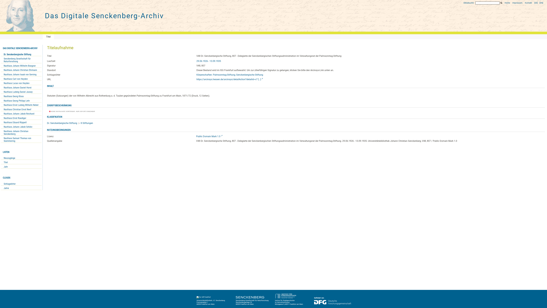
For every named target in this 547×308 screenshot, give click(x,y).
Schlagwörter (10, 184)
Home (507, 3)
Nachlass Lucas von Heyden (16, 83)
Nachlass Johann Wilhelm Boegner (20, 65)
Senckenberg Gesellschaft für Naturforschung (17, 60)
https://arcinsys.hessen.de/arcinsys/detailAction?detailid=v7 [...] (228, 79)
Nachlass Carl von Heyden (16, 79)
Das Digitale (104, 16)
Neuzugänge (9, 158)
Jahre (6, 188)
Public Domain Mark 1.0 (208, 136)
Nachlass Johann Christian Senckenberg (16, 132)
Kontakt (528, 3)
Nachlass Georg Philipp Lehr (17, 100)
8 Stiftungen (87, 123)
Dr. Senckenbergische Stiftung (17, 54)
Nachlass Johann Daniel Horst (17, 87)
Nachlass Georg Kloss (14, 96)
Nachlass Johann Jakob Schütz (18, 126)
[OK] (501, 3)
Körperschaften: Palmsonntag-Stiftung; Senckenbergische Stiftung (229, 74)
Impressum (517, 3)
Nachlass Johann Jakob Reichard (19, 113)
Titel (6, 162)
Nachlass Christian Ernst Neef (17, 109)
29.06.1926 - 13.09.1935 (208, 61)
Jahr (6, 166)
